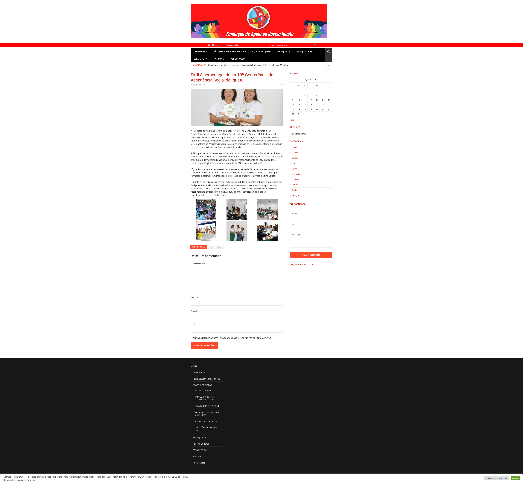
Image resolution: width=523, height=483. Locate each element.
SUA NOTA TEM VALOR (206, 421)
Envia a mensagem (311, 255)
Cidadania (296, 152)
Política (295, 184)
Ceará (294, 147)
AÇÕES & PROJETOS (261, 51)
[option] (269, 65)
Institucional (297, 174)
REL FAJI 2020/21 (304, 51)
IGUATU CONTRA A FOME (207, 406)
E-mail (195, 311)
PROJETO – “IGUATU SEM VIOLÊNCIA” (207, 413)
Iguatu (294, 168)
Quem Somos (200, 51)
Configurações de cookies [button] (496, 478)
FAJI (211, 247)
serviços (295, 195)
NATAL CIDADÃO (203, 390)
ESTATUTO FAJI (201, 58)
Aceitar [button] (515, 478)
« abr (292, 120)
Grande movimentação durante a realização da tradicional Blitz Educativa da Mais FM (248, 65)
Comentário (198, 263)
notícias (219, 247)
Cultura (295, 158)
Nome (194, 297)
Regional (295, 190)
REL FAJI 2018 (283, 51)
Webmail (219, 58)
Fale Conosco (237, 58)
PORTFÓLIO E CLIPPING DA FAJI (208, 429)
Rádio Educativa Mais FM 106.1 (229, 51)
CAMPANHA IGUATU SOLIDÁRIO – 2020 (205, 398)
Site (193, 324)
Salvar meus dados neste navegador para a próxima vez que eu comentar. (232, 338)
